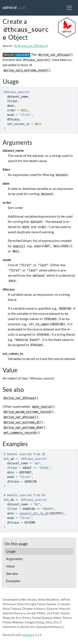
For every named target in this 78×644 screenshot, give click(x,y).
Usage (10, 551)
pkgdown (28, 635)
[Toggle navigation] (69, 7)
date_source (41, 406)
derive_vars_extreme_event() (26, 70)
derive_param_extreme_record (26, 412)
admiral (10, 7)
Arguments (14, 559)
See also (12, 573)
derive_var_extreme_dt (21, 422)
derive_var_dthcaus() (55, 54)
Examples (13, 581)
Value (10, 566)
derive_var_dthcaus (19, 417)
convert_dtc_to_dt (34, 513)
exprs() (19, 246)
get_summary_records (19, 432)
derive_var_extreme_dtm (22, 427)
